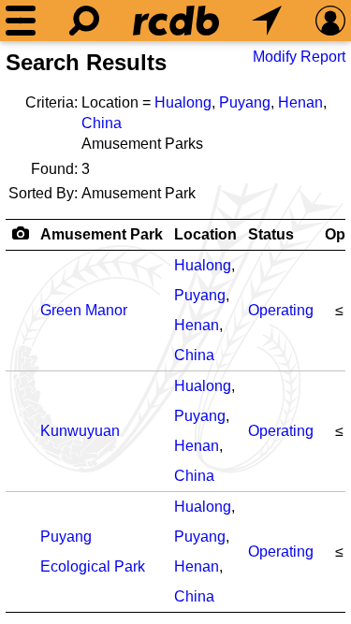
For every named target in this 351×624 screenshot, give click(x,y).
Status (271, 234)
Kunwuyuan (80, 431)
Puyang (245, 102)
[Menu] (21, 21)
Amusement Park (101, 234)
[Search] (84, 21)
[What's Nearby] (267, 21)
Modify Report (299, 57)
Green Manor (83, 310)
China (101, 123)
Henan (300, 102)
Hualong (183, 102)
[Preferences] (330, 21)
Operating (281, 310)
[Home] (176, 21)
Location (205, 234)
